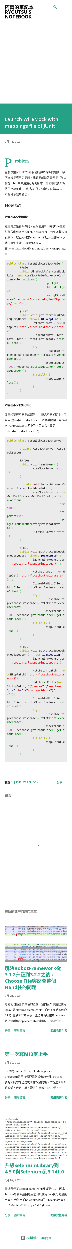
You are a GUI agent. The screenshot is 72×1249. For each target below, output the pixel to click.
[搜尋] (55, 7)
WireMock (30, 782)
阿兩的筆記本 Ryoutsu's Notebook (19, 12)
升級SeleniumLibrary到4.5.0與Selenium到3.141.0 (34, 1168)
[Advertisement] (36, 66)
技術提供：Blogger (38, 1238)
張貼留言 (19, 1030)
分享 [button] (59, 782)
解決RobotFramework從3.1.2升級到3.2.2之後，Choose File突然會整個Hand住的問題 (33, 977)
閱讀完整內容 (58, 1030)
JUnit (18, 782)
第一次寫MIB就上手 (26, 1054)
